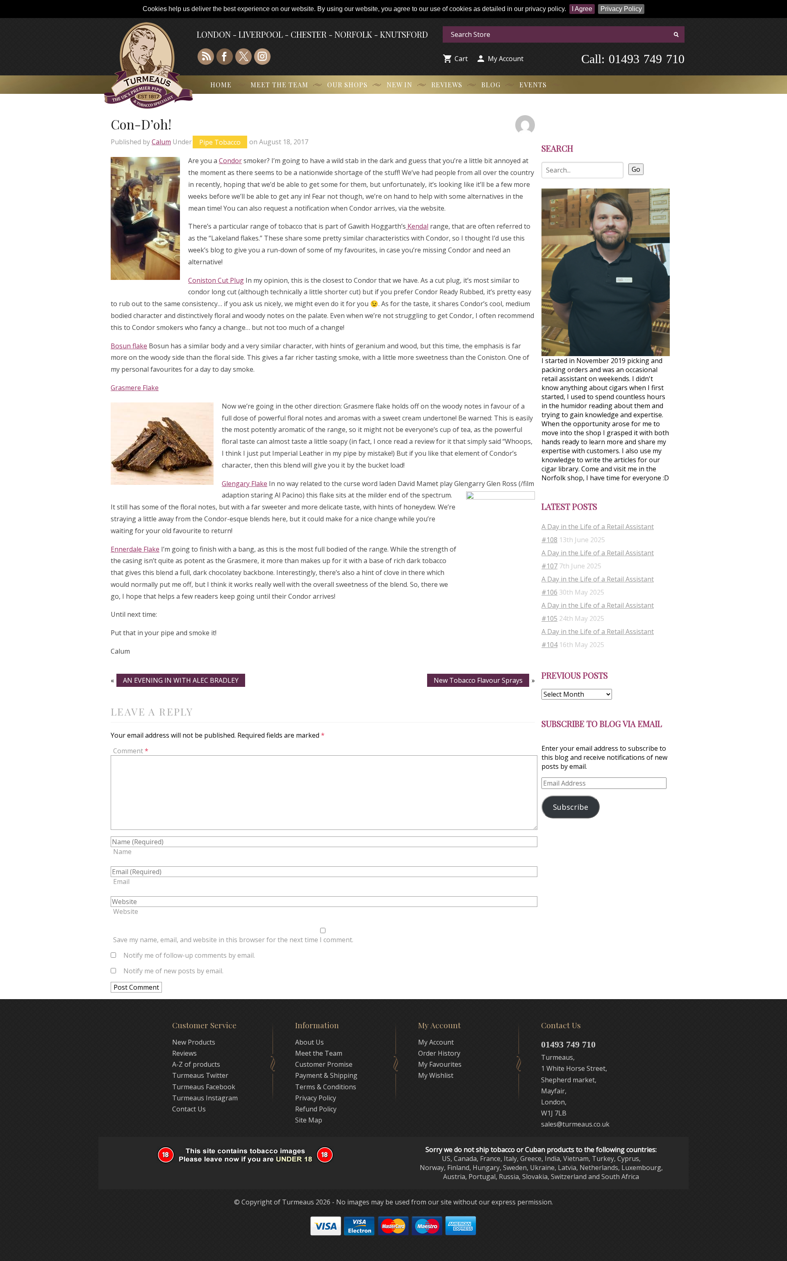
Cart (461, 58)
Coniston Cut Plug (216, 280)
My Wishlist (435, 1075)
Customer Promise (324, 1064)
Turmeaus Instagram (205, 1097)
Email (121, 881)
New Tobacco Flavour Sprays (478, 680)
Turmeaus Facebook (203, 1086)
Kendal (417, 226)
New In (399, 84)
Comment (130, 750)
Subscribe (570, 807)
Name (122, 851)
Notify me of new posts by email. (173, 970)
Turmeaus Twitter (200, 1075)
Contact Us (189, 1108)
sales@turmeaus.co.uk (575, 1124)
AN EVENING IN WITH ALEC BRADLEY (181, 680)
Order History (439, 1053)
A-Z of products (196, 1064)
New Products (193, 1042)
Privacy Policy (621, 8)
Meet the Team (279, 84)
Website (125, 911)
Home (221, 84)
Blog (490, 84)
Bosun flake (129, 345)
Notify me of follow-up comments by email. (189, 955)
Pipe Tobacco (220, 141)
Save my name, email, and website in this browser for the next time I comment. (233, 939)
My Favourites (440, 1064)
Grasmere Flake (135, 387)
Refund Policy (316, 1108)
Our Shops (347, 84)
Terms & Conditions (325, 1086)
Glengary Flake (244, 483)
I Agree (582, 8)
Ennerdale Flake (135, 549)
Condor (230, 160)
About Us (309, 1042)
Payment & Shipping (326, 1075)
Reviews (446, 84)
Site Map (308, 1120)
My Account (505, 58)
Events (533, 84)
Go (636, 169)
